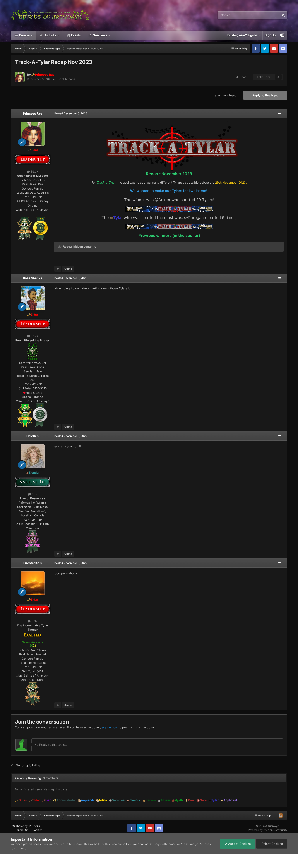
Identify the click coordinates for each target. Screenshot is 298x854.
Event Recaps (66, 79)
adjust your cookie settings (142, 844)
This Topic (267, 15)
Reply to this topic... (53, 744)
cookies (38, 844)
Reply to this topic (265, 95)
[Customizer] (282, 35)
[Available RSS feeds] (280, 815)
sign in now (110, 727)
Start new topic (225, 95)
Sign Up (270, 35)
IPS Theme (17, 826)
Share (243, 77)
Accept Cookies (239, 843)
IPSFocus (34, 826)
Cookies (37, 830)
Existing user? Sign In (242, 35)
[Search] (283, 15)
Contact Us (21, 830)
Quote (68, 268)
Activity (50, 35)
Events (75, 35)
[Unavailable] (111, 217)
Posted (70, 113)
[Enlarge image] (24, 228)
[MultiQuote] (57, 269)
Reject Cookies (272, 843)
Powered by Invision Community (267, 830)
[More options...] (279, 113)
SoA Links (100, 35)
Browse (24, 35)
